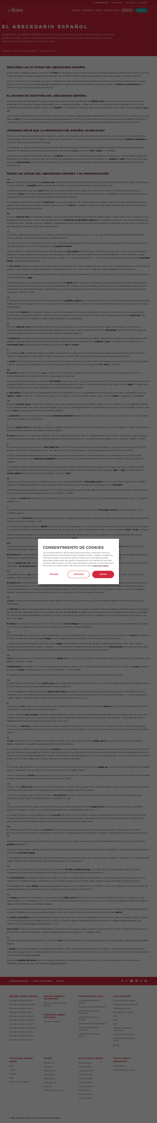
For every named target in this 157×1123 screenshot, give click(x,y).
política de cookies (100, 566)
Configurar (78, 574)
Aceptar (103, 574)
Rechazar (54, 574)
